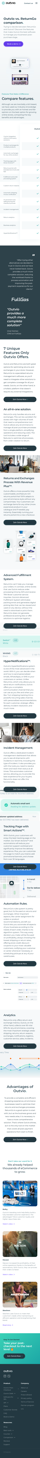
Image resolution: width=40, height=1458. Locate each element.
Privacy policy (26, 1398)
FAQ (5, 1413)
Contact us (28, 3)
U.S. (22, 1409)
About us (24, 1388)
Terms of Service (27, 1402)
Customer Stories (10, 1410)
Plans (6, 1406)
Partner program (27, 1405)
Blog (5, 1427)
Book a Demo (9, 1417)
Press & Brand (26, 1395)
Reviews (7, 1441)
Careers (24, 1391)
